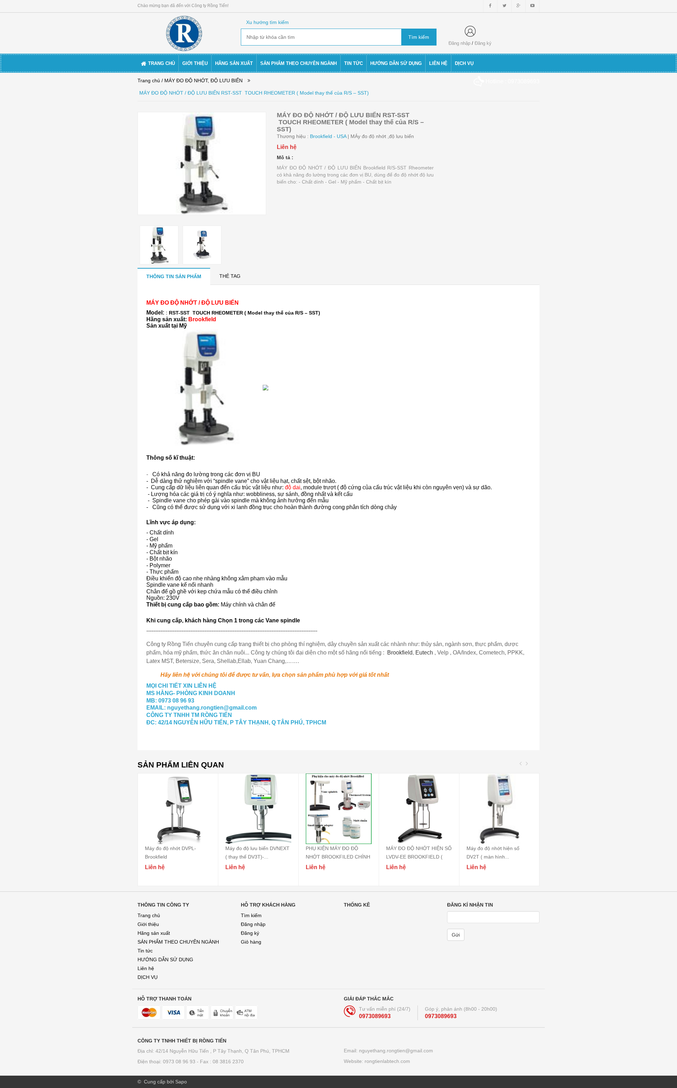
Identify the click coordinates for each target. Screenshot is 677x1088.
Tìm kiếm (251, 915)
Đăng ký (483, 43)
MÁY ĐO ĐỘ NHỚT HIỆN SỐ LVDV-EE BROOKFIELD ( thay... (419, 856)
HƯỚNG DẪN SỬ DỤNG (165, 959)
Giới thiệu (148, 924)
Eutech (424, 653)
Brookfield (400, 653)
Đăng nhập (459, 43)
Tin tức (145, 951)
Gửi (456, 935)
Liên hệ (146, 968)
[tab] (174, 276)
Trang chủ (149, 915)
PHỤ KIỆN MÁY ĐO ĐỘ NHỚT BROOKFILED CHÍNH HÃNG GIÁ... (338, 856)
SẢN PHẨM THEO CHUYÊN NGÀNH (178, 942)
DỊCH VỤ (148, 977)
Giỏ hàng (251, 942)
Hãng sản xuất (154, 933)
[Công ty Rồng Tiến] (184, 32)
